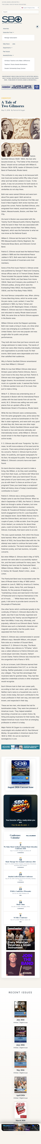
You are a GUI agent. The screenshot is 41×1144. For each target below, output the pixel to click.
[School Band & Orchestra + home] (12, 20)
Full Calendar (31, 835)
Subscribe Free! (7, 32)
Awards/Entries (7, 55)
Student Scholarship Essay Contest (14, 68)
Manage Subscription (10, 37)
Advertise (6, 28)
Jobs (13, 44)
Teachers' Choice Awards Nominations (15, 64)
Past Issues (6, 51)
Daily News (6, 44)
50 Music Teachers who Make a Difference (17, 60)
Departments (7, 47)
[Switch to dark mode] (37, 26)
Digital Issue (23, 1022)
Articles (16, 1022)
